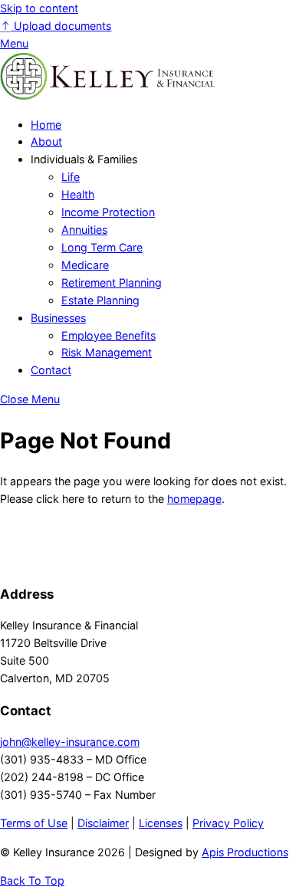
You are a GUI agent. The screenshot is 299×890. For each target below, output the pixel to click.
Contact (51, 369)
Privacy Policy (228, 822)
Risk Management (106, 352)
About (46, 141)
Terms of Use (33, 822)
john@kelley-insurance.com (70, 741)
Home (46, 124)
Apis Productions (245, 852)
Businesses (58, 317)
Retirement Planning (111, 282)
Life (70, 176)
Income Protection (108, 211)
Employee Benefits (108, 335)
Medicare (85, 264)
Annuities (84, 229)
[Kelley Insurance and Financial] (107, 95)
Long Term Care (102, 247)
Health (77, 194)
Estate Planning (100, 300)
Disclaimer (103, 822)
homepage (194, 498)
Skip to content (39, 8)
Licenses (160, 822)
